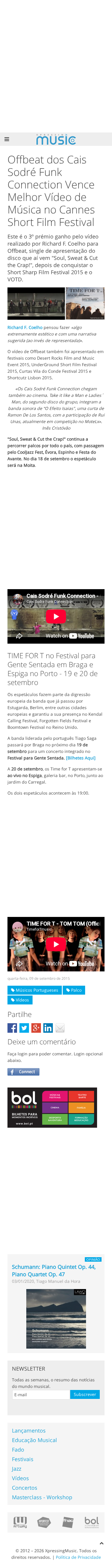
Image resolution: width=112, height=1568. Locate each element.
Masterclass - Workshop (42, 1497)
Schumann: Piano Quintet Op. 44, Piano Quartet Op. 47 (54, 1270)
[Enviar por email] (60, 1028)
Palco (76, 990)
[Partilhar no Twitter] (24, 1028)
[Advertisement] (56, 66)
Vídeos (22, 1000)
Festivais (22, 1459)
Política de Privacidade (78, 1557)
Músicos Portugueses (36, 990)
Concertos (24, 1487)
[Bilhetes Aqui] (81, 758)
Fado (18, 1449)
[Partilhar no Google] (36, 1028)
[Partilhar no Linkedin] (48, 1028)
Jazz (16, 1468)
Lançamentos (29, 1430)
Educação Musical (34, 1440)
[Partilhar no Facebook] (12, 1028)
